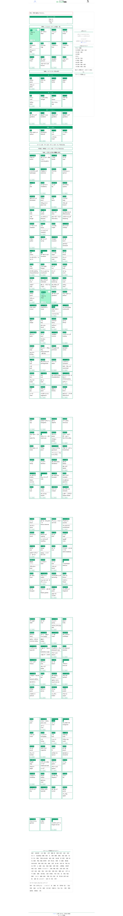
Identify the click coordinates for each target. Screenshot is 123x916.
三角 (40, 890)
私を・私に (60, 888)
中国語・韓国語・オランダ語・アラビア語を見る (51, 148)
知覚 (34, 888)
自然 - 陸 (62, 863)
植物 (38, 873)
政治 (44, 866)
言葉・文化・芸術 (51, 876)
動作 (32, 853)
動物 (59, 855)
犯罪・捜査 (56, 866)
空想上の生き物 (44, 858)
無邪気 (31, 890)
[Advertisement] (61, 7)
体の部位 (43, 873)
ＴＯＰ (54, 913)
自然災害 (37, 853)
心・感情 (39, 866)
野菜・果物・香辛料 (42, 861)
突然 (65, 888)
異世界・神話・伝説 (82, 50)
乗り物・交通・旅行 (64, 876)
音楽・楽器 (64, 855)
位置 (53, 863)
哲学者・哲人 (63, 885)
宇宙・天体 (57, 873)
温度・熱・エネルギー (39, 879)
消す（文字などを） (38, 885)
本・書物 (61, 861)
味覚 (39, 871)
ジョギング (47, 885)
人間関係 (62, 866)
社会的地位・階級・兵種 (42, 855)
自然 (64, 853)
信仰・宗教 (48, 871)
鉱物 (49, 863)
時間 (57, 861)
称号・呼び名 (51, 861)
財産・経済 (59, 853)
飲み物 (57, 858)
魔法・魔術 (49, 866)
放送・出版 (51, 858)
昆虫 (43, 871)
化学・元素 (34, 871)
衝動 (55, 885)
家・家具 (62, 858)
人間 (48, 853)
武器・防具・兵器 (64, 868)
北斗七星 (48, 888)
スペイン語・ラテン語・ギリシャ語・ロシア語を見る (51, 144)
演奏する (54, 888)
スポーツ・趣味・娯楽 (40, 876)
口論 (69, 885)
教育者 (36, 890)
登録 (35, 1)
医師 (69, 888)
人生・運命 (43, 853)
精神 (44, 888)
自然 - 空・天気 (49, 879)
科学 (55, 879)
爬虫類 (66, 861)
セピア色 (39, 888)
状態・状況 (55, 871)
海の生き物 (34, 863)
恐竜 (31, 888)
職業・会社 (61, 871)
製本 (31, 885)
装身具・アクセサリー (43, 868)
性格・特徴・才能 (42, 863)
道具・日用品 (49, 873)
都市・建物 (54, 855)
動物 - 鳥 (53, 853)
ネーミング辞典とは (80, 74)
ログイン (85, 42)
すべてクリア (83, 39)
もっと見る (32, 40)
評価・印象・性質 (54, 868)
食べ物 (57, 863)
